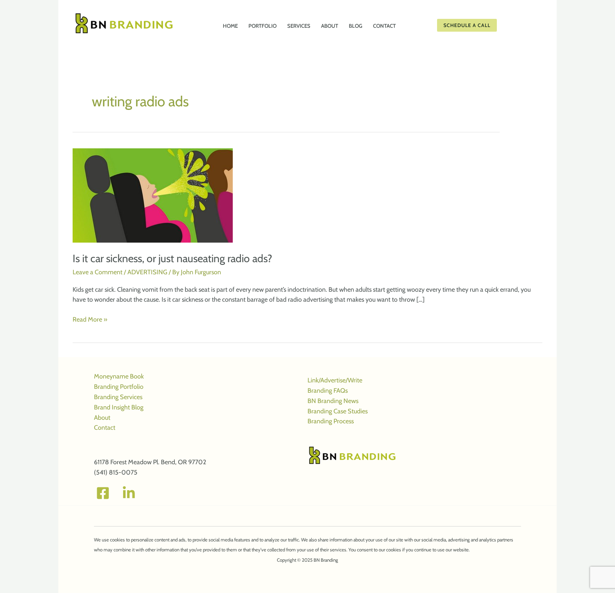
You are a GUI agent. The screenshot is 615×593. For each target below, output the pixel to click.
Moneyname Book (119, 376)
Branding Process (331, 421)
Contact (104, 427)
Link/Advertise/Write (335, 380)
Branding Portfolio (118, 387)
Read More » (90, 320)
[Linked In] (129, 493)
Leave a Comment (97, 272)
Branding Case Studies (338, 411)
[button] (489, 25)
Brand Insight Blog (118, 407)
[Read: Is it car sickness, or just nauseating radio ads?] (153, 195)
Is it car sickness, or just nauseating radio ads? (172, 258)
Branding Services (118, 397)
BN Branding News (333, 401)
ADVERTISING (147, 272)
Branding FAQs (328, 391)
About (102, 418)
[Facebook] (103, 493)
